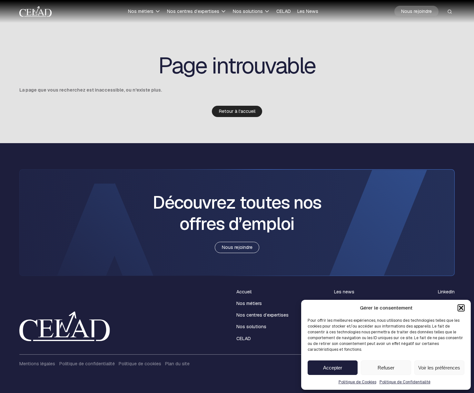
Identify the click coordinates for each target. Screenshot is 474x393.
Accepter (332, 367)
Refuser (386, 367)
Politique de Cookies (357, 382)
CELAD (283, 11)
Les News (307, 11)
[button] (461, 308)
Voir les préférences (439, 367)
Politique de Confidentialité (405, 382)
